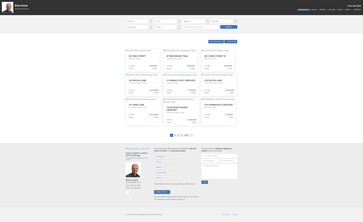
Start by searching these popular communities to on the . (175, 150)
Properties (303, 10)
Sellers (331, 10)
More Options (231, 41)
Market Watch (161, 192)
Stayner (158, 162)
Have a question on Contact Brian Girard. (216, 150)
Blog (340, 10)
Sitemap (234, 214)
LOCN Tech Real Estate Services (140, 214)
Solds (314, 10)
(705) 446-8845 (354, 6)
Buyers (322, 10)
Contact (357, 10)
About (347, 10)
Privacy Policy (226, 214)
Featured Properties (216, 41)
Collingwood (160, 156)
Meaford (159, 167)
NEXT (186, 135)
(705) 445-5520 (135, 188)
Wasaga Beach (161, 172)
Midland (158, 178)
